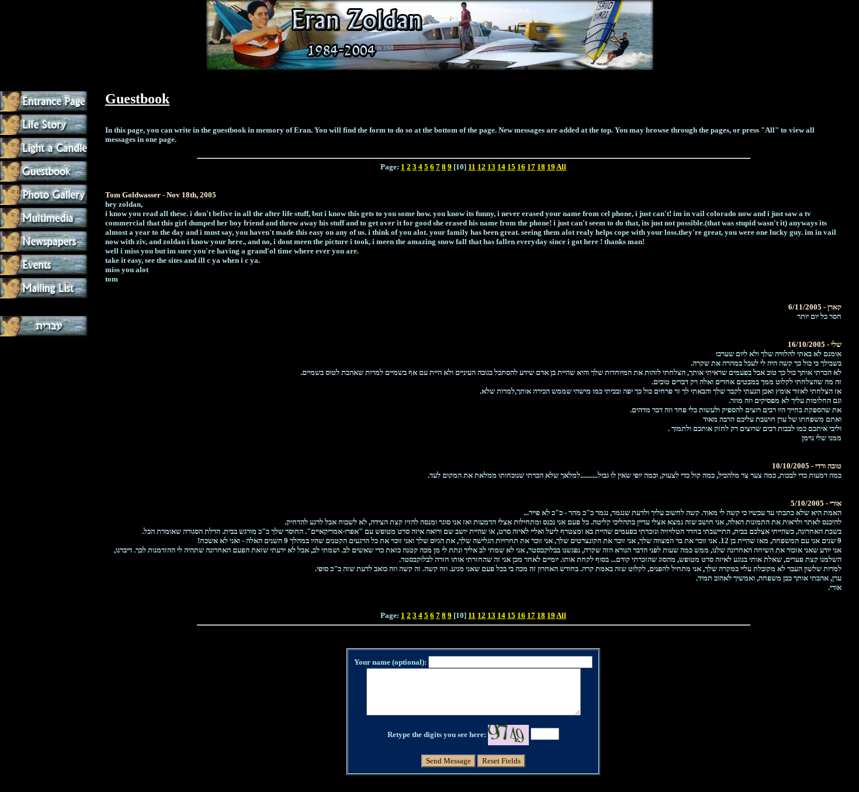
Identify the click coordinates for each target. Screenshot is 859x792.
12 (481, 166)
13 (491, 166)
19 (551, 166)
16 (521, 166)
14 (501, 166)
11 (472, 166)
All (561, 166)
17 (531, 166)
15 (511, 166)
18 (541, 166)
